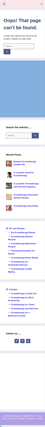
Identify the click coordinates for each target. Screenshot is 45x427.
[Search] (7, 51)
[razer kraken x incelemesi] (22, 426)
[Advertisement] (22, 88)
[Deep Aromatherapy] (4, 4)
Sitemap (40, 419)
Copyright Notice (28, 416)
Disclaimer (31, 419)
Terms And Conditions (16, 419)
